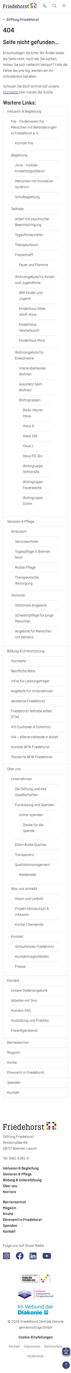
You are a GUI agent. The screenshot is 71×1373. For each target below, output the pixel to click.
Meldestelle (35, 1356)
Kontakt (14, 1347)
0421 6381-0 (19, 1158)
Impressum (32, 1347)
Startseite (11, 92)
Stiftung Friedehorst (23, 19)
